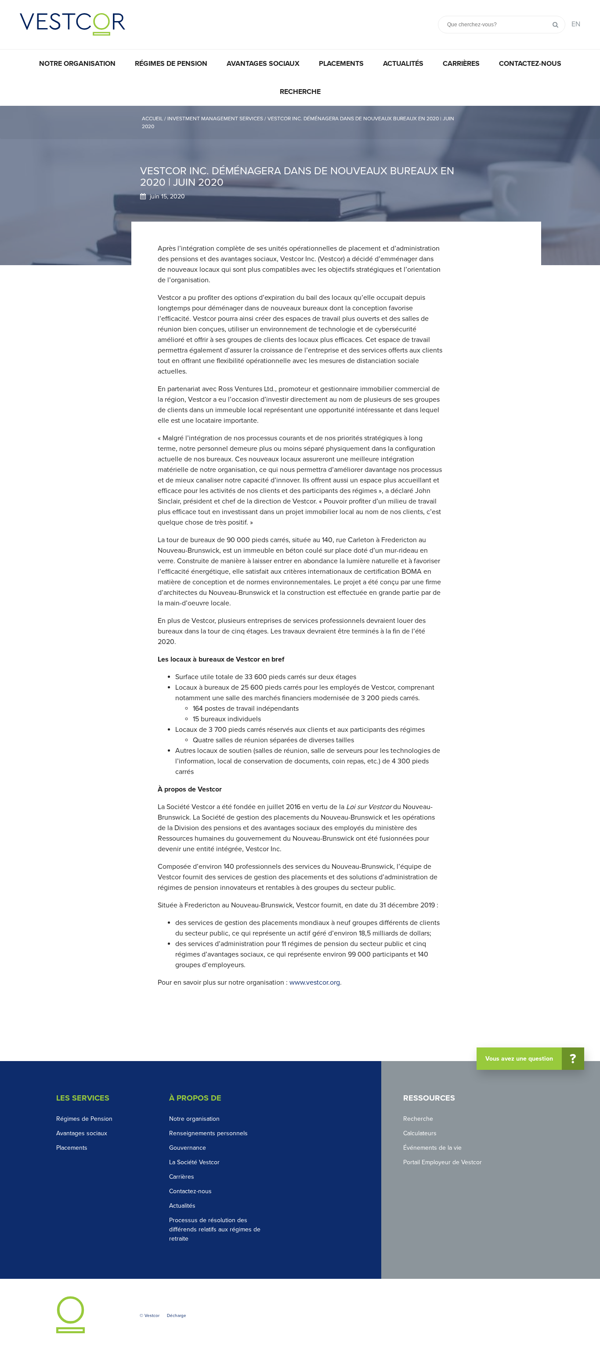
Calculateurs (420, 1133)
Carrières (461, 63)
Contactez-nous (530, 63)
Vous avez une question (530, 1059)
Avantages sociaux (263, 63)
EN (575, 24)
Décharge (176, 1315)
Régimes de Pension (84, 1119)
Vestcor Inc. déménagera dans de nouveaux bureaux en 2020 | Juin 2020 (298, 122)
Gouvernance (187, 1147)
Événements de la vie (432, 1147)
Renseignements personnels (208, 1133)
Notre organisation (77, 63)
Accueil (153, 118)
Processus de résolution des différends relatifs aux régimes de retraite (214, 1229)
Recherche (300, 91)
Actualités (403, 63)
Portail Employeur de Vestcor (442, 1162)
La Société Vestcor (194, 1162)
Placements (341, 63)
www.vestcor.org (314, 982)
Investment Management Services (215, 118)
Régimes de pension (171, 63)
